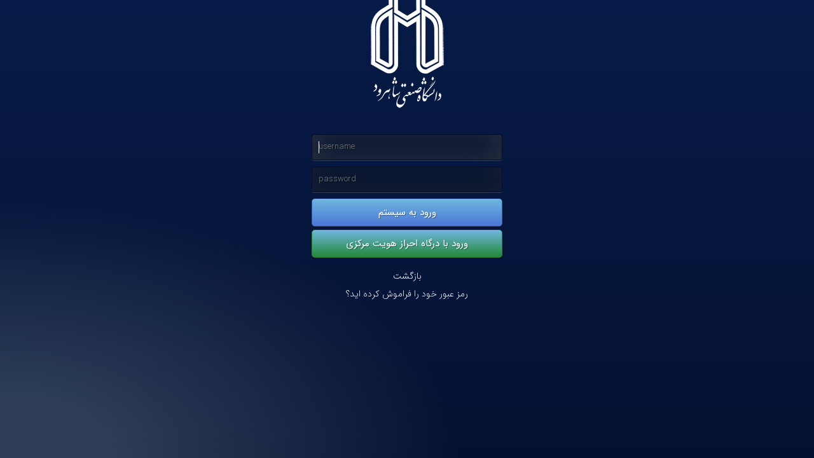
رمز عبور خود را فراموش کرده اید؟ (407, 294)
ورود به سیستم (407, 212)
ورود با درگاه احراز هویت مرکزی (407, 243)
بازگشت (407, 276)
